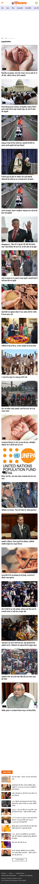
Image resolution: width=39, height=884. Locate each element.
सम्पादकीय (28, 8)
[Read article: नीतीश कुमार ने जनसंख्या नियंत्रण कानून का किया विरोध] (19, 695)
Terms (11, 873)
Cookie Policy (20, 873)
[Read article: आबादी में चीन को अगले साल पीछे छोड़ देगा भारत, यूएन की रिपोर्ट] (19, 662)
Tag (6, 38)
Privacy (3, 873)
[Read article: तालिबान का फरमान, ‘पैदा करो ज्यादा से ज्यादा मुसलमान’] (19, 495)
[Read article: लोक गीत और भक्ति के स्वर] (6, 844)
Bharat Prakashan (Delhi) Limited (12, 878)
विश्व (13, 8)
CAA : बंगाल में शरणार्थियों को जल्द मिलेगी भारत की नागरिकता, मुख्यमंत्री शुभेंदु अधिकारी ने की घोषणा (24, 836)
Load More (19, 859)
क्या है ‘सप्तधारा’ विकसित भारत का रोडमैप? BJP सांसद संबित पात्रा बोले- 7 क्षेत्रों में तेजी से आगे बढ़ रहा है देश (24, 853)
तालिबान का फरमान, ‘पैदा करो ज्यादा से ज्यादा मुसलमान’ (19, 510)
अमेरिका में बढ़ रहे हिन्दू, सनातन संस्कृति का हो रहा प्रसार (18, 346)
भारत (7, 8)
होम (2, 8)
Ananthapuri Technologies (18, 880)
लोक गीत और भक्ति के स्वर (19, 842)
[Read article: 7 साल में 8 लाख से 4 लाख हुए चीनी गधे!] (19, 362)
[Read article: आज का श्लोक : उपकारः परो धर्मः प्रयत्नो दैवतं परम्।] (6, 779)
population (12, 38)
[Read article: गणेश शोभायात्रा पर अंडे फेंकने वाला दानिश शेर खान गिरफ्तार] (6, 795)
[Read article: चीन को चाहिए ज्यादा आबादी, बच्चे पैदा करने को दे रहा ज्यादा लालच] (19, 394)
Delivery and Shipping (25, 875)
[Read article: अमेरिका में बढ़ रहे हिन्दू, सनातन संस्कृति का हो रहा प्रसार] (19, 331)
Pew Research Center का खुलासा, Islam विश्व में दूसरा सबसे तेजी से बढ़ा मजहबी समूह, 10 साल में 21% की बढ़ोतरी (18, 109)
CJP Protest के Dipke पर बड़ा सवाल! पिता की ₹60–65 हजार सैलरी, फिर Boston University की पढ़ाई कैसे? (24, 820)
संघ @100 (20, 8)
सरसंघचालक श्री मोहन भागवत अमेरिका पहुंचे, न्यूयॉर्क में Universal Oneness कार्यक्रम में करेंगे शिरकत (24, 787)
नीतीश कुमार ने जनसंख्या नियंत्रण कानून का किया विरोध (18, 710)
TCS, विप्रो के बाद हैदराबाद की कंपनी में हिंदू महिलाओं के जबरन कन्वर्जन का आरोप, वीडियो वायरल (24, 803)
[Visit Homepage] (19, 3)
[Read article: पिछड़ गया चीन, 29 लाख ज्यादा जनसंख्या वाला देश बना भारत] (19, 461)
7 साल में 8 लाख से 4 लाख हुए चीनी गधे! (14, 377)
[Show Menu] (2, 3)
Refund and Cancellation (8, 875)
